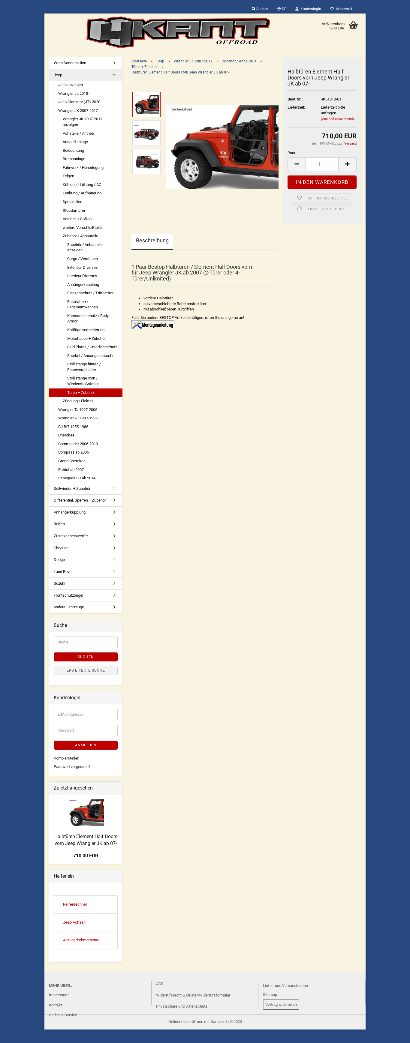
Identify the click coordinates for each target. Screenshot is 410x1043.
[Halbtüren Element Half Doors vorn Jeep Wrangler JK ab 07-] (222, 147)
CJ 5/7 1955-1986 (73, 426)
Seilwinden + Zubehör (72, 488)
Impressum (58, 995)
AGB (160, 984)
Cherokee (66, 435)
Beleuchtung (73, 150)
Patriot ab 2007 (71, 469)
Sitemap (270, 994)
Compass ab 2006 (73, 452)
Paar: (292, 153)
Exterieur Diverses (82, 267)
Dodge (59, 559)
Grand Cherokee (72, 461)
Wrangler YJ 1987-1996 (78, 418)
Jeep (58, 75)
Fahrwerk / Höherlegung (83, 167)
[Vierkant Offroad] (178, 32)
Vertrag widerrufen (281, 1004)
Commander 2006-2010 (78, 444)
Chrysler (61, 548)
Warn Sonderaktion (70, 63)
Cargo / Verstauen (82, 258)
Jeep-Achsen (74, 922)
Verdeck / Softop (77, 219)
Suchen (261, 9)
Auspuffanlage (75, 141)
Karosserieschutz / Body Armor (88, 318)
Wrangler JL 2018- (73, 93)
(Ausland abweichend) (337, 119)
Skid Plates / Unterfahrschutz (92, 347)
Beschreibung (152, 240)
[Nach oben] (17, 1034)
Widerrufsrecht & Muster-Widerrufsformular (193, 995)
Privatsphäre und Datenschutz (181, 1006)
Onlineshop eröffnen (185, 1021)
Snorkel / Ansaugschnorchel (91, 355)
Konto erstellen (66, 758)
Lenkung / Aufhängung (82, 193)
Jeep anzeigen (70, 84)
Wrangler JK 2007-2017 (78, 110)
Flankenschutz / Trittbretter (90, 293)
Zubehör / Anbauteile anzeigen (85, 247)
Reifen (59, 524)
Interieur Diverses (82, 276)
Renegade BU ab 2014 (76, 478)
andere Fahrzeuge (69, 607)
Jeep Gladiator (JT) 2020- (79, 102)
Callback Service (63, 1015)
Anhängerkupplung (83, 284)
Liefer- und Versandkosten (285, 985)
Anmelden (86, 745)
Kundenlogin (310, 9)
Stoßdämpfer (74, 210)
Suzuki (59, 583)
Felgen (68, 176)
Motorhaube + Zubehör (86, 338)
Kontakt (55, 1005)
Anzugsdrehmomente (81, 940)
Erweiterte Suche (86, 670)
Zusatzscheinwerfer (71, 536)
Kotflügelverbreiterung (85, 330)
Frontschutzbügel (68, 595)
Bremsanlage (74, 159)
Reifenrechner (75, 904)
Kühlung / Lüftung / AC (82, 184)
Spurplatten (72, 201)
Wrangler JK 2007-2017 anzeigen (82, 122)
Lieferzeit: (296, 107)
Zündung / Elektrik (78, 401)
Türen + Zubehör (81, 392)
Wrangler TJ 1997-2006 (77, 409)
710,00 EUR (85, 856)
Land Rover (63, 571)
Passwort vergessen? (72, 766)
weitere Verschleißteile (82, 227)
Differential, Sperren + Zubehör (80, 500)
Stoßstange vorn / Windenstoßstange (83, 381)
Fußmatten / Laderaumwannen (82, 304)
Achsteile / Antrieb (78, 133)
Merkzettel (343, 9)
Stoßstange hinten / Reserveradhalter (84, 367)
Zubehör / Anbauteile (80, 236)
